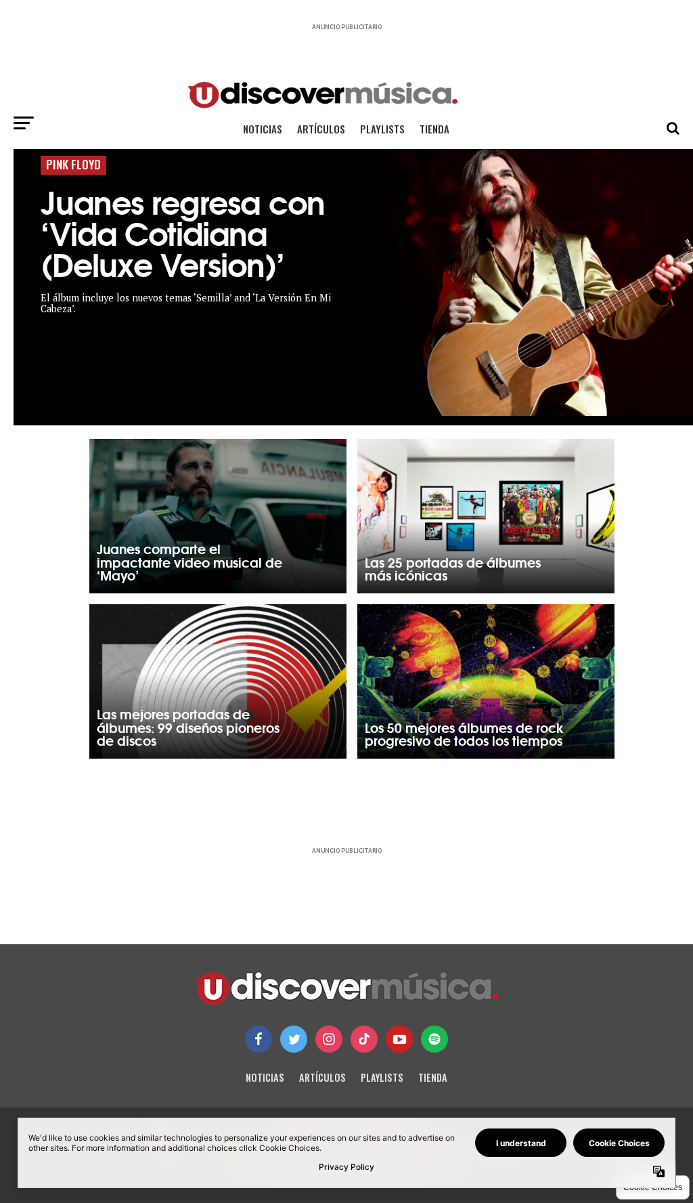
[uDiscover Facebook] (258, 1039)
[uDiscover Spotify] (434, 1039)
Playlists (382, 128)
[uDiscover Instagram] (328, 1039)
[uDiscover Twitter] (293, 1039)
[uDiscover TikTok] (364, 1039)
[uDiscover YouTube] (399, 1039)
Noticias (262, 128)
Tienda (434, 128)
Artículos (321, 128)
